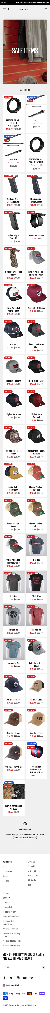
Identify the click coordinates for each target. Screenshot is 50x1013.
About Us (31, 862)
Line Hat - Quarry (13, 381)
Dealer (5, 876)
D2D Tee (13, 596)
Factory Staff (8, 871)
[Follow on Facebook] (4, 978)
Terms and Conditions (11, 916)
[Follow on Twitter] (11, 978)
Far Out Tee (13, 630)
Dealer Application (10, 929)
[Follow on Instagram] (18, 978)
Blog (29, 885)
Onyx (36, 120)
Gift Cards (32, 880)
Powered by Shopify (28, 1005)
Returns (6, 893)
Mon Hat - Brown (14, 733)
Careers (6, 902)
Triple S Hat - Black (36, 381)
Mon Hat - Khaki (36, 733)
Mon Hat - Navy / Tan (13, 767)
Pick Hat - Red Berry (36, 308)
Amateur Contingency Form (11, 935)
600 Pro (13, 159)
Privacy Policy (8, 907)
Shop (5, 867)
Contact (6, 881)
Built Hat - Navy (13, 700)
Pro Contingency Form (12, 941)
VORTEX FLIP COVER (36, 235)
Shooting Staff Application (8, 922)
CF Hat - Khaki (36, 700)
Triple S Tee (36, 596)
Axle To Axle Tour (34, 871)
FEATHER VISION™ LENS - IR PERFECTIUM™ (13, 123)
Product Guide (33, 876)
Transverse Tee (14, 663)
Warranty (6, 898)
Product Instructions (11, 946)
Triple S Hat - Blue (13, 414)
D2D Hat (13, 344)
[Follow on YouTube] (25, 978)
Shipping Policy (9, 912)
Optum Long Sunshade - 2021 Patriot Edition (36, 770)
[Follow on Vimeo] (31, 978)
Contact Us (32, 866)
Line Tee (36, 560)
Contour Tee (36, 630)
